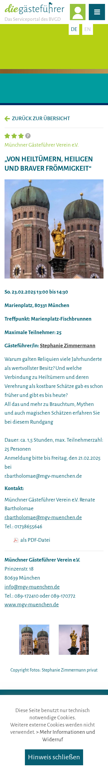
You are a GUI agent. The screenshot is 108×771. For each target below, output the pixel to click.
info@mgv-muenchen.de (32, 587)
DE (74, 29)
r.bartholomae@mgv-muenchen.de (43, 517)
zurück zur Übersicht (41, 118)
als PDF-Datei (35, 540)
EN (87, 29)
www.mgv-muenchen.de (31, 605)
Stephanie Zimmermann (67, 346)
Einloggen (85, 12)
